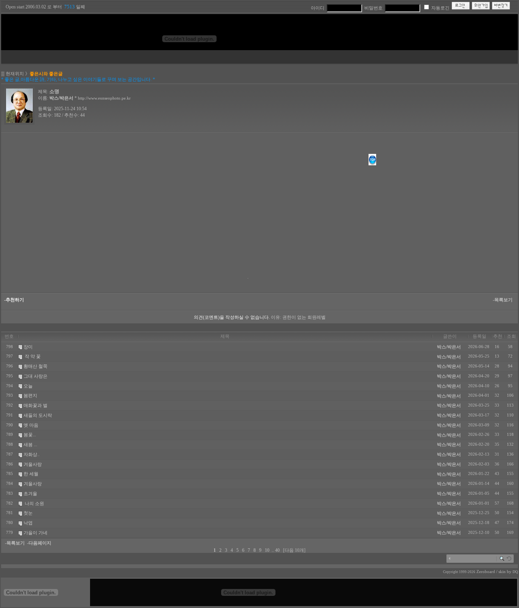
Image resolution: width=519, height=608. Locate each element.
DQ (515, 572)
